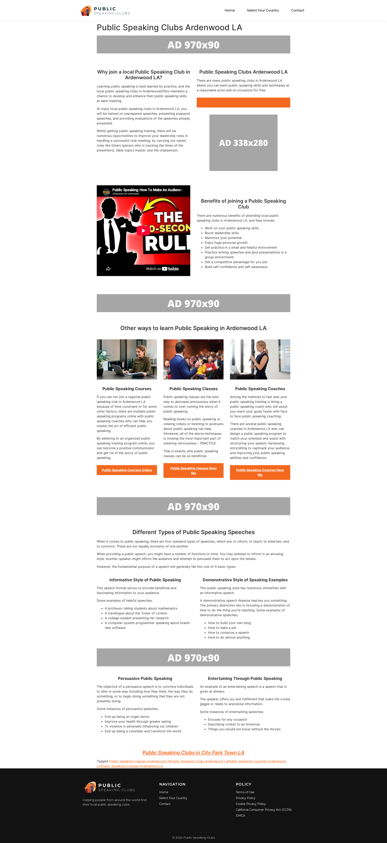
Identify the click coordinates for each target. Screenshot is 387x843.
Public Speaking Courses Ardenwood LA (132, 766)
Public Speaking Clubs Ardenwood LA (199, 761)
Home (230, 10)
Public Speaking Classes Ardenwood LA (139, 761)
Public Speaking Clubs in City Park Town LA (193, 752)
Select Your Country (263, 10)
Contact (297, 10)
